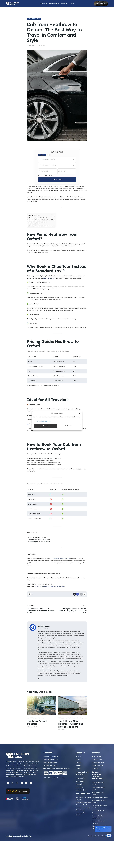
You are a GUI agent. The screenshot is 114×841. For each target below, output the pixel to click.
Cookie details (69, 426)
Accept (45, 426)
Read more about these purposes (43, 421)
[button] (79, 413)
